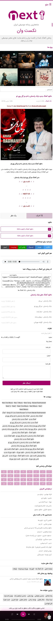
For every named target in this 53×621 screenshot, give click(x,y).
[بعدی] (29, 614)
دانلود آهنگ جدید (36, 164)
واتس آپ (22, 247)
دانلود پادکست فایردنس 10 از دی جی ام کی (38, 528)
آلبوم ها (31, 569)
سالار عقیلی (41, 599)
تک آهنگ (48, 101)
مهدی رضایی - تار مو (45, 524)
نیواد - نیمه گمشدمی (45, 502)
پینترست (13, 247)
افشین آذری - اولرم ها (45, 520)
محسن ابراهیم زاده (20, 596)
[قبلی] (17, 614)
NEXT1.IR (26, 194)
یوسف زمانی (32, 599)
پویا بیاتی (30, 596)
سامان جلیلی (23, 599)
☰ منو (48, 5)
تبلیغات (15, 569)
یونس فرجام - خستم (45, 551)
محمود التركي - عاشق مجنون (43, 509)
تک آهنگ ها (22, 290)
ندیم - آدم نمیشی (46, 543)
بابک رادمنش (27, 164)
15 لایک (39, 215)
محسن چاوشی (39, 596)
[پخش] (23, 614)
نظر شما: (47, 364)
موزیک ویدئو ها (23, 569)
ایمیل (5, 247)
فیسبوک (30, 247)
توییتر (39, 247)
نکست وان (26, 181)
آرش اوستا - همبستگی (44, 554)
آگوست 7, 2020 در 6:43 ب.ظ (10, 337)
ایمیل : (48, 355)
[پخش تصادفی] (34, 614)
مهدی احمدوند (8, 596)
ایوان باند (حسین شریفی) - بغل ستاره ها (39, 547)
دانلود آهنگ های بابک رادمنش (41, 294)
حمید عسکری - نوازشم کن (44, 539)
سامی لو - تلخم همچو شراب (43, 506)
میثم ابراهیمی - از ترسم (44, 532)
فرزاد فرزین (14, 599)
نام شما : (47, 347)
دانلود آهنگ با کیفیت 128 (33, 236)
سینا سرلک (49, 599)
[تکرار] (12, 614)
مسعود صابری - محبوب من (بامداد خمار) (39, 535)
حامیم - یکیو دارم (46, 498)
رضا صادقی (48, 596)
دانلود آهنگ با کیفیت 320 (33, 229)
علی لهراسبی (48, 603)
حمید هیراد (6, 599)
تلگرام (48, 247)
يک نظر (13, 215)
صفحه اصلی (48, 569)
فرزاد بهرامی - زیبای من (44, 494)
